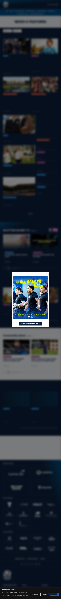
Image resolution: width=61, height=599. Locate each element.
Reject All (45, 594)
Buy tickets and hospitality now (29, 323)
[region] (30, 593)
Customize (35, 594)
